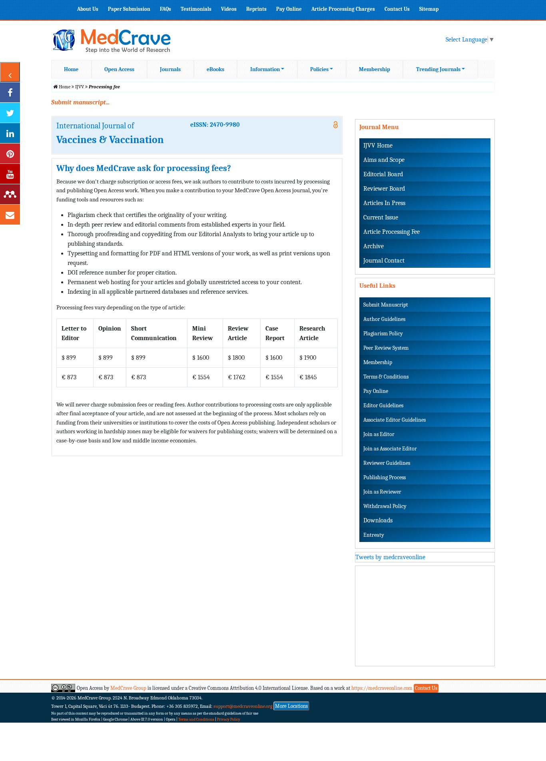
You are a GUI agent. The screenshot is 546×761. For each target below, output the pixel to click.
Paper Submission (129, 9)
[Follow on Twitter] (10, 113)
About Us (87, 9)
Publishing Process (384, 477)
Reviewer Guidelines (386, 463)
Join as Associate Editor (390, 448)
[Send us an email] (10, 215)
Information (265, 69)
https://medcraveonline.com (382, 688)
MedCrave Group (128, 688)
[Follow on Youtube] (10, 174)
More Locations (291, 706)
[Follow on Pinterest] (10, 153)
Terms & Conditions (386, 376)
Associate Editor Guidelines (394, 419)
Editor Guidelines (383, 405)
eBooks (215, 69)
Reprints (256, 9)
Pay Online (289, 9)
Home (71, 69)
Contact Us (397, 9)
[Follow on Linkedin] (10, 133)
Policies (319, 69)
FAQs (165, 9)
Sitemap (428, 9)
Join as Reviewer (382, 491)
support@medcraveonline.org (243, 706)
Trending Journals (438, 69)
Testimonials (196, 9)
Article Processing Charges (343, 9)
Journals (170, 69)
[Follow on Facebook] (10, 92)
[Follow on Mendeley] (10, 194)
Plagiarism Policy (383, 333)
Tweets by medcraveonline (390, 557)
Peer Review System (386, 348)
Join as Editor (379, 434)
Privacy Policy (228, 719)
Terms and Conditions (196, 719)
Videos (229, 9)
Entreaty (373, 535)
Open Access (119, 69)
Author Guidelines (384, 319)
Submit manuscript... (80, 102)
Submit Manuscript (385, 304)
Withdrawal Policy (385, 506)
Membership (374, 69)
